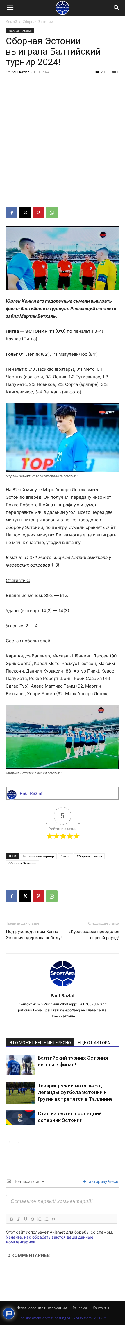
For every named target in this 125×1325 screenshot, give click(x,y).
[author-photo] (62, 987)
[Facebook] (11, 212)
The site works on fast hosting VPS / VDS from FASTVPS (62, 1317)
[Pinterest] (38, 212)
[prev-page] (9, 1141)
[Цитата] (53, 1219)
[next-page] (18, 1141)
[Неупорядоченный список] (46, 1219)
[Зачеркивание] (32, 1219)
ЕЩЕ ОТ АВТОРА (94, 1042)
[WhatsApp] (52, 212)
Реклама (80, 1307)
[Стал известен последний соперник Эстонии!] (20, 1117)
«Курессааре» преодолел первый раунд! (94, 934)
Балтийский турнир (38, 856)
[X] (25, 212)
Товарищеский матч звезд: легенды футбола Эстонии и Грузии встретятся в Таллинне (75, 1092)
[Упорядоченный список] (39, 1219)
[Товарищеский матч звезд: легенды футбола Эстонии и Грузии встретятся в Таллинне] (20, 1093)
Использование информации (41, 1307)
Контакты (101, 1307)
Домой (11, 21)
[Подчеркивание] (25, 1219)
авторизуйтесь (103, 1181)
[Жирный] (11, 1219)
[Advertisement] (62, 141)
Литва (65, 856)
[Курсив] (18, 1219)
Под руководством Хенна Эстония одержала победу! (34, 934)
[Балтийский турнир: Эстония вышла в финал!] (20, 1065)
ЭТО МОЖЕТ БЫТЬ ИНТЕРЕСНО (40, 1042)
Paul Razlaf (20, 72)
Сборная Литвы (89, 856)
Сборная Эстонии (38, 21)
